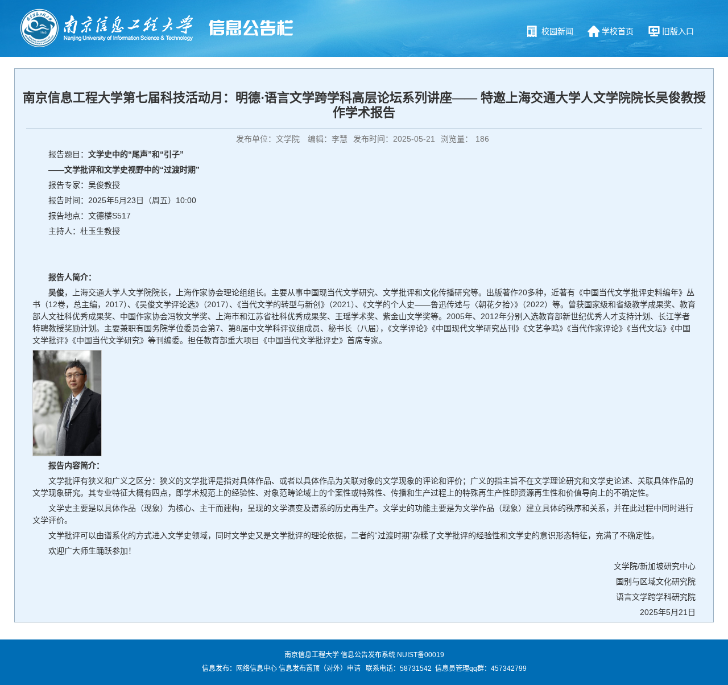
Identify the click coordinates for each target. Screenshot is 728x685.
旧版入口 (678, 31)
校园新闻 (557, 31)
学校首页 (618, 31)
